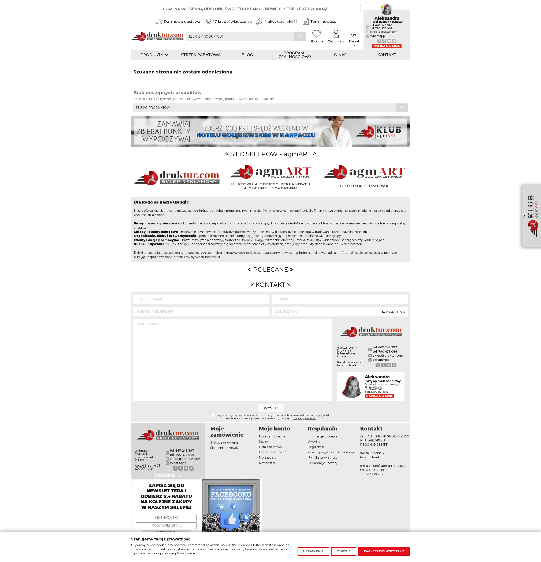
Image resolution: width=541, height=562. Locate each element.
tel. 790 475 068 (381, 28)
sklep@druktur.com (384, 31)
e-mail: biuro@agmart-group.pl (382, 466)
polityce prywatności (304, 418)
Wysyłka (314, 442)
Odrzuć (344, 551)
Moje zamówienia (272, 436)
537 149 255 (374, 474)
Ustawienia (313, 551)
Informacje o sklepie (322, 436)
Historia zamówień (272, 452)
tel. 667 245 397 (381, 25)
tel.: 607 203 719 (372, 470)
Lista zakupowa (270, 447)
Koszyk (264, 442)
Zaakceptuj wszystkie (384, 551)
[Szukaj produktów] (300, 36)
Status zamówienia (224, 442)
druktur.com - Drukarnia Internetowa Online (347, 352)
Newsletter (267, 463)
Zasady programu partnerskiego (331, 452)
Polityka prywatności (323, 457)
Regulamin (316, 447)
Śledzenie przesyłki (224, 448)
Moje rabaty (267, 457)
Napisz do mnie (386, 46)
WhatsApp (377, 36)
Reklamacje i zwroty (322, 463)
